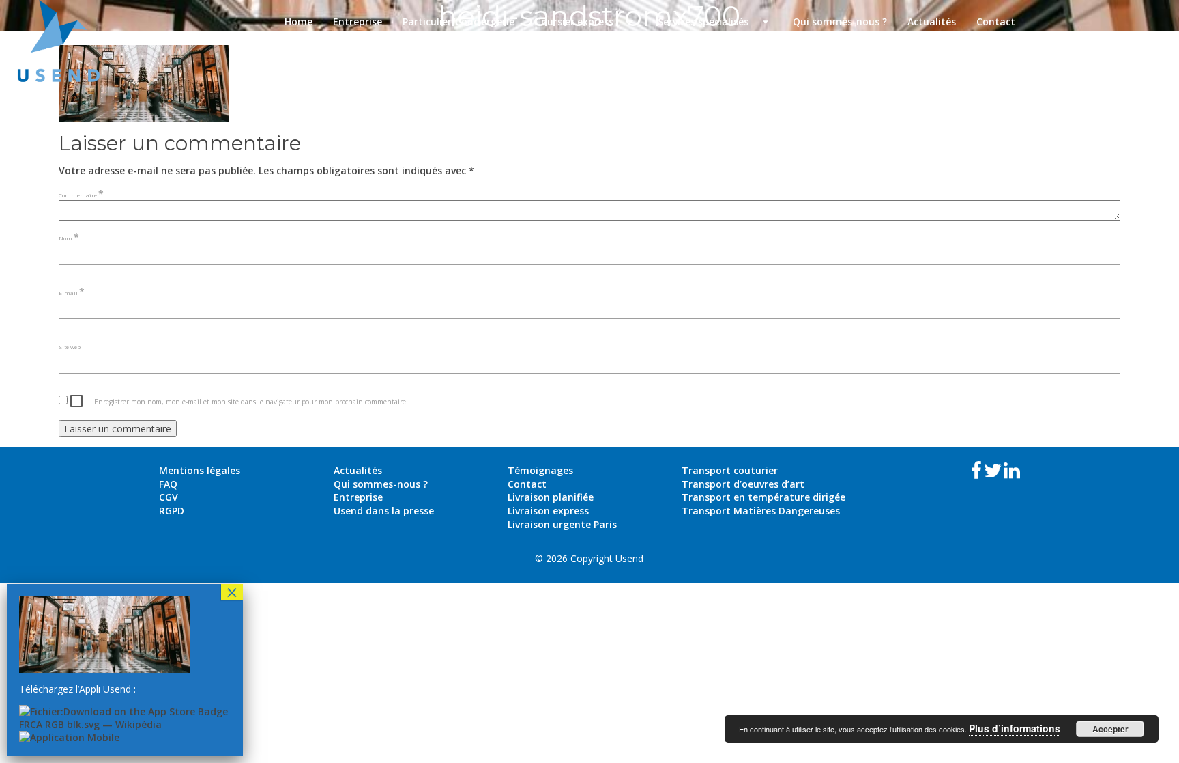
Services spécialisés (715, 22)
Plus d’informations (1014, 728)
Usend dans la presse (384, 510)
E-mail (72, 292)
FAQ (168, 483)
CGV (168, 496)
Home (298, 21)
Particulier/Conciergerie (458, 21)
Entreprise (357, 21)
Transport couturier (730, 470)
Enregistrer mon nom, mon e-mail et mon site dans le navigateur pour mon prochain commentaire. (251, 401)
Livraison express (548, 510)
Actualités (931, 21)
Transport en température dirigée (763, 496)
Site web (70, 346)
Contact (995, 21)
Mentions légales (199, 470)
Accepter (1110, 729)
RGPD (171, 510)
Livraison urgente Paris (562, 524)
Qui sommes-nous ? (840, 21)
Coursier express (586, 22)
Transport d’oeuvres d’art (743, 483)
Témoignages (540, 470)
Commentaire (81, 195)
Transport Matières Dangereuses (761, 510)
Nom (69, 238)
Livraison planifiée (551, 496)
